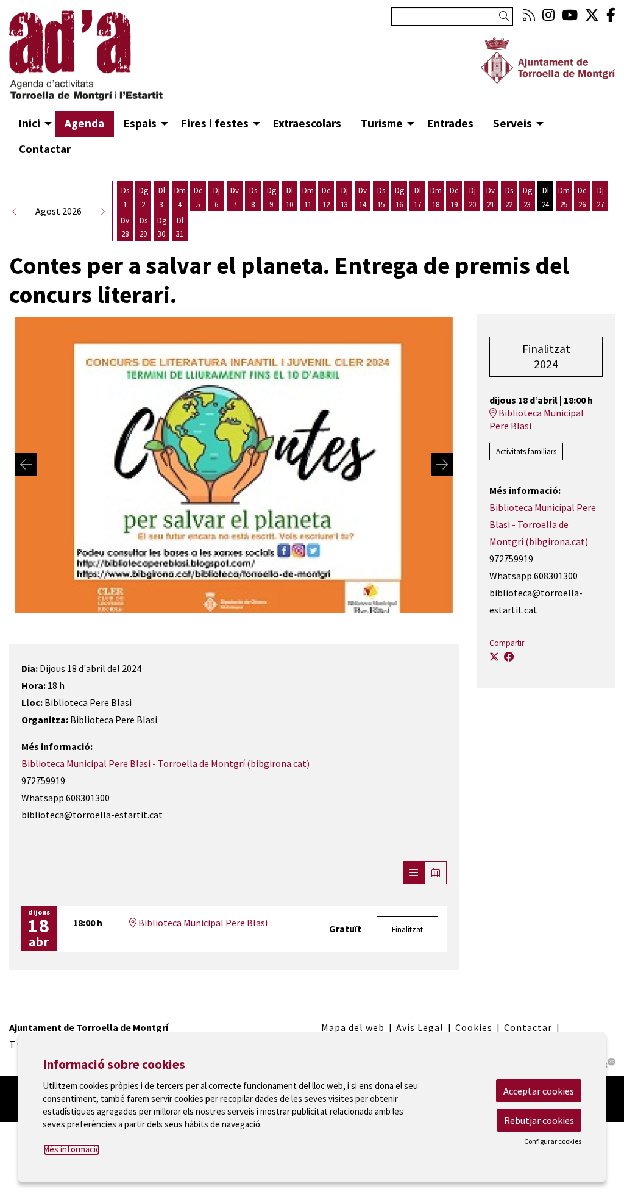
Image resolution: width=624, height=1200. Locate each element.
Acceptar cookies (538, 1091)
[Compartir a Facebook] (509, 656)
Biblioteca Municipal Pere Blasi (202, 922)
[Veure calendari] (436, 872)
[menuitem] (529, 15)
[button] (506, 16)
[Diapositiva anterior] (26, 464)
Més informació (72, 1149)
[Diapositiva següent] (442, 464)
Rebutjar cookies (539, 1120)
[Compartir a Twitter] (494, 656)
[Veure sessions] (414, 872)
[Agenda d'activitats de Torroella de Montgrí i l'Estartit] (104, 60)
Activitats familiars (526, 451)
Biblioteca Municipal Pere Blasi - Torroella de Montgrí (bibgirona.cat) (165, 763)
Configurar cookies (552, 1141)
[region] (234, 465)
